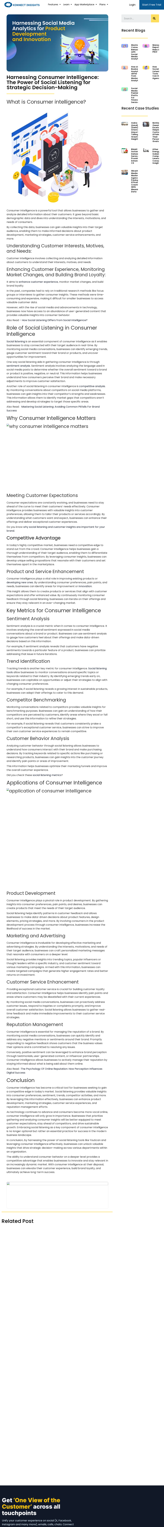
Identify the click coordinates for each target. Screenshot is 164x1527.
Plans (102, 4)
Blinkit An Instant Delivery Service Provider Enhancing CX (136, 156)
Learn (66, 4)
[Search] (155, 18)
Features (53, 4)
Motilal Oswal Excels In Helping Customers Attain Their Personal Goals (158, 132)
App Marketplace (84, 4)
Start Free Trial (151, 5)
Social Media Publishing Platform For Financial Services (136, 95)
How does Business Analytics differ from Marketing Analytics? (136, 73)
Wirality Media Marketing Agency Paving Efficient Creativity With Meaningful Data (137, 181)
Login (132, 5)
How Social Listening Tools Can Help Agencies (157, 72)
